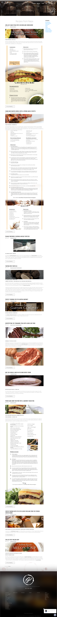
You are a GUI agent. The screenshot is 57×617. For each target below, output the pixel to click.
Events (11, 325)
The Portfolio (7, 607)
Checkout (54, 0)
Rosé (6, 601)
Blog (52, 3)
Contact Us (46, 595)
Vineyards (42, 3)
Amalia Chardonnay (28, 556)
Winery (46, 3)
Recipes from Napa (13, 238)
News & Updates (48, 23)
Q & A (14, 325)
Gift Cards (6, 599)
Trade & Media (47, 597)
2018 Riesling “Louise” (15, 531)
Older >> (9, 566)
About (49, 3)
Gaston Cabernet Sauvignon (12, 314)
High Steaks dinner (24, 343)
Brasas (6, 596)
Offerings (34, 3)
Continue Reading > (10, 106)
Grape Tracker (47, 28)
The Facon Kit (7, 604)
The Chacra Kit (7, 605)
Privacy (46, 599)
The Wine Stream (48, 31)
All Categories (47, 22)
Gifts (6, 600)
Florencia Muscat (13, 255)
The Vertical (7, 608)
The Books (46, 594)
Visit (54, 3)
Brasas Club (38, 3)
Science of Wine (48, 29)
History (46, 27)
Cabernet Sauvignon (26, 285)
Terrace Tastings (34, 255)
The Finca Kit (7, 606)
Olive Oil (6, 602)
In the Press (47, 24)
